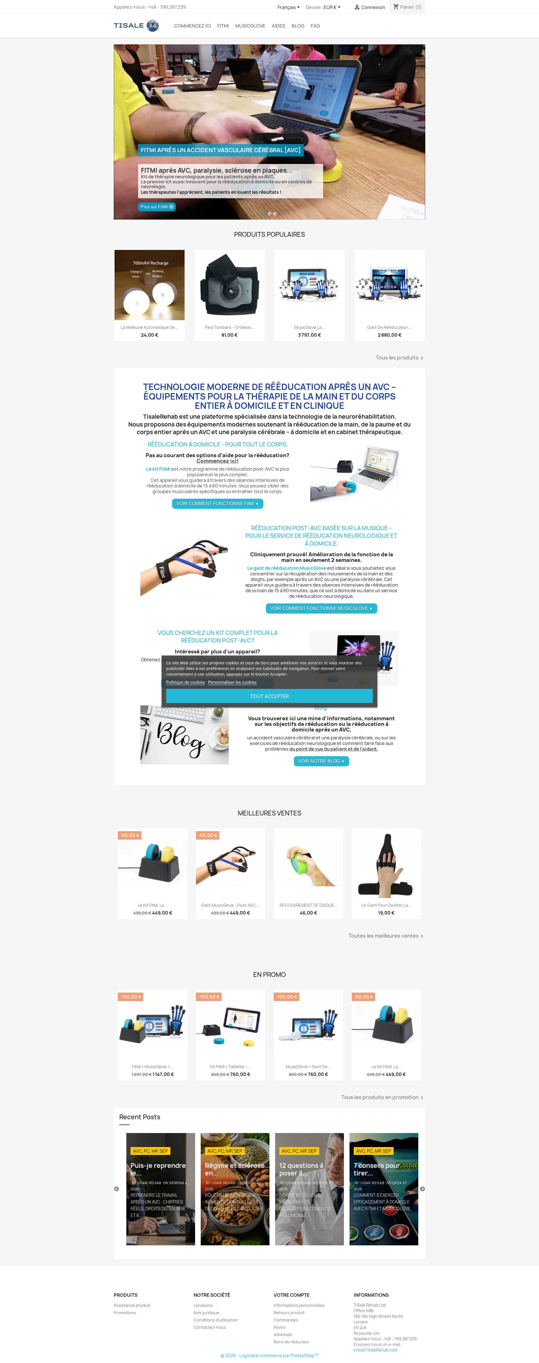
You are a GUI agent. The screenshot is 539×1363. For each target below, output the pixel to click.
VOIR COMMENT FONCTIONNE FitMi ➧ (218, 503)
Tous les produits (400, 358)
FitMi (223, 26)
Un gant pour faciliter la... (386, 905)
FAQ (315, 26)
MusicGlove (250, 26)
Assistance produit (132, 1305)
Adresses (283, 1334)
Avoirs (280, 1327)
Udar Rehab (150, 1182)
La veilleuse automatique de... (149, 327)
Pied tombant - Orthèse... (229, 327)
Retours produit (289, 1312)
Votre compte (292, 1295)
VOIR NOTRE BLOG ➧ (321, 761)
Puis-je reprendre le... (158, 1169)
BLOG (298, 26)
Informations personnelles (299, 1305)
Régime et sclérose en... (235, 1169)
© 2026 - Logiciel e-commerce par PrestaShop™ (270, 1356)
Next (422, 1189)
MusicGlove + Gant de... (308, 1066)
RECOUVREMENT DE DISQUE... (308, 905)
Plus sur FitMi (154, 206)
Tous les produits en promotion (383, 1097)
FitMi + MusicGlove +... (152, 1066)
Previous (116, 1189)
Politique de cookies (185, 682)
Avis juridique (206, 1312)
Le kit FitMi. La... (152, 905)
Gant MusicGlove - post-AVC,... (230, 905)
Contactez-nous (210, 1327)
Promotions (125, 1312)
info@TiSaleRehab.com (376, 1350)
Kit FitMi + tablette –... (230, 1066)
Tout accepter (269, 696)
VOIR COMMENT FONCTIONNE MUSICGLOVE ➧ (321, 608)
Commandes (286, 1320)
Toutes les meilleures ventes (386, 936)
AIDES (278, 26)
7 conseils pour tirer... (377, 1169)
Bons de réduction (291, 1341)
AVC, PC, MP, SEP (150, 1151)
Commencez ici (192, 26)
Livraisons (203, 1305)
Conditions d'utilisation (216, 1320)
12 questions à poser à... (301, 1169)
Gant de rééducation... (389, 327)
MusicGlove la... (309, 327)
